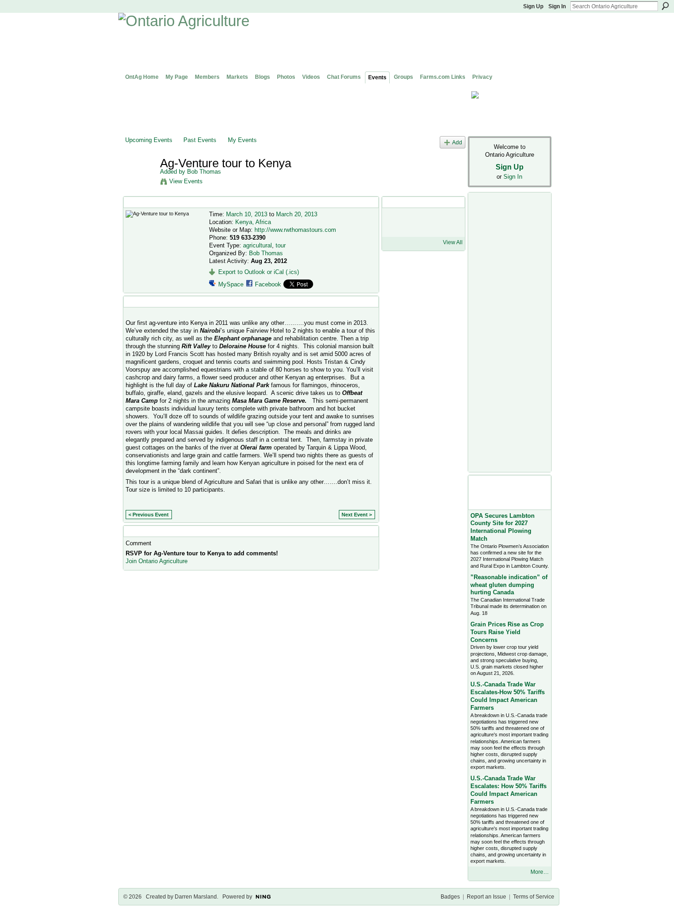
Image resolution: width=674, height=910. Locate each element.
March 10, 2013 (246, 214)
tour (281, 245)
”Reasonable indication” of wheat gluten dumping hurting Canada (508, 585)
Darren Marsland (196, 897)
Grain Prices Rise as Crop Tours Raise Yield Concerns (507, 632)
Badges (450, 897)
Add (457, 142)
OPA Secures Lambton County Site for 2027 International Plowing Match (502, 527)
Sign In (557, 6)
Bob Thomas (204, 171)
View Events (186, 181)
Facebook (268, 284)
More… (539, 872)
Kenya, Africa (253, 222)
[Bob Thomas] (140, 182)
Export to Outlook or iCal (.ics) (258, 272)
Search (665, 6)
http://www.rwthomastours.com (295, 229)
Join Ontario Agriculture (157, 561)
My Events (242, 140)
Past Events (199, 140)
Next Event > (357, 514)
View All (453, 242)
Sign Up (533, 6)
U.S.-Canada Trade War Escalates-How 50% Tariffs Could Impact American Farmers (507, 696)
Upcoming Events (148, 140)
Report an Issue (486, 897)
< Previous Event (148, 514)
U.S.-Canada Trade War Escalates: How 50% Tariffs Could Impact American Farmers (508, 790)
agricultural (257, 245)
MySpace (230, 284)
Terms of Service (533, 897)
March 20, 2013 (296, 214)
